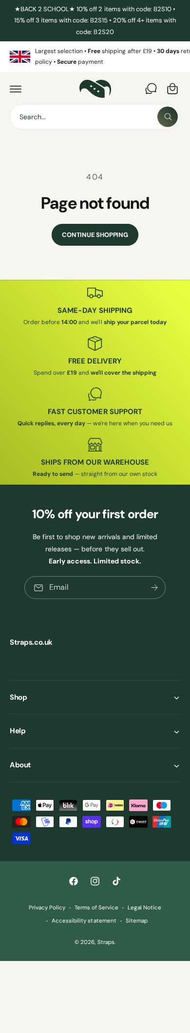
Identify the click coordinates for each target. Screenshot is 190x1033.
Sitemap (137, 920)
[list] (95, 56)
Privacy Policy (47, 907)
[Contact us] (151, 88)
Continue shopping (95, 235)
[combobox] (95, 116)
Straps (105, 942)
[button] (15, 88)
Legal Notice (144, 907)
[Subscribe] (154, 587)
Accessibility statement (84, 920)
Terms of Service (96, 907)
